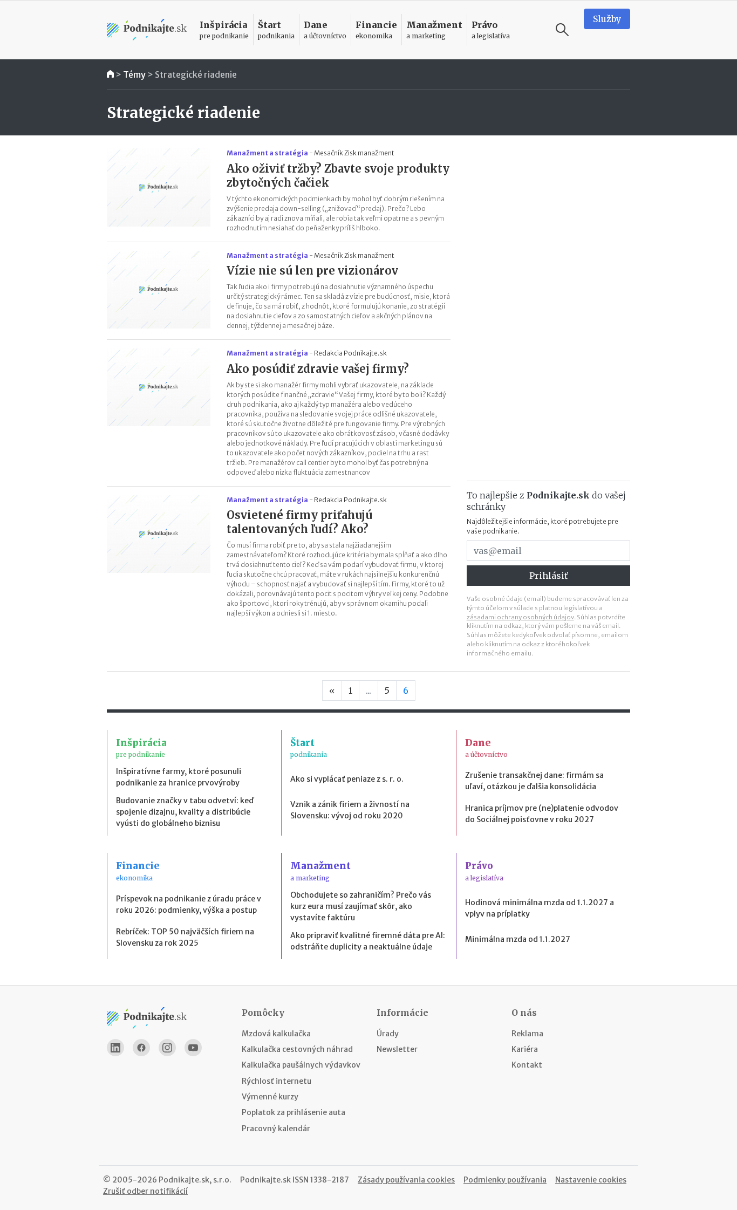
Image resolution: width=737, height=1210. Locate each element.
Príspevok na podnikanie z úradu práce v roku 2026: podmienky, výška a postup (188, 904)
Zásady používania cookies (406, 1180)
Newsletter (397, 1049)
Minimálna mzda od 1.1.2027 (517, 939)
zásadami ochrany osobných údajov (520, 617)
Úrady (388, 1033)
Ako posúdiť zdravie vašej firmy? (318, 368)
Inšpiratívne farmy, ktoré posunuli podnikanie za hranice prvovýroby (178, 777)
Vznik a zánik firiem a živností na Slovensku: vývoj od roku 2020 (350, 810)
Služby (607, 18)
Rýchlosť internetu (276, 1081)
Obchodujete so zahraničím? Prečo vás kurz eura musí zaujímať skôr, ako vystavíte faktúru (360, 906)
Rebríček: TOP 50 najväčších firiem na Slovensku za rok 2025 (185, 937)
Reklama (527, 1033)
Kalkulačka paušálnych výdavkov (301, 1065)
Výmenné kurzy (270, 1097)
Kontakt (526, 1065)
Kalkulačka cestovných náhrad (297, 1049)
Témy (134, 74)
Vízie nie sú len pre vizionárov (312, 270)
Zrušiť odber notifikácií (145, 1191)
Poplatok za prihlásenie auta (293, 1112)
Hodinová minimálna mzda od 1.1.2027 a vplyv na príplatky (539, 908)
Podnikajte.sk (265, 1180)
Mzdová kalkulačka (276, 1033)
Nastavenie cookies (590, 1180)
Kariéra (524, 1049)
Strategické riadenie (196, 74)
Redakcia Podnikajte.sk (350, 353)
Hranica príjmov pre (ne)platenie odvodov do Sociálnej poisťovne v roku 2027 (541, 813)
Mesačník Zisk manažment (354, 153)
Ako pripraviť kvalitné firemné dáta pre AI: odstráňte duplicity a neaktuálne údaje (367, 941)
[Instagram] (167, 1047)
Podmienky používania (505, 1180)
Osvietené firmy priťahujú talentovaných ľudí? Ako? (299, 522)
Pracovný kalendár (276, 1128)
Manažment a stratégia (267, 153)
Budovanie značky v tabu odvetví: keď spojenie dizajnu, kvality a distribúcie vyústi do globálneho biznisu (185, 812)
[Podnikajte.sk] (147, 30)
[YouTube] (193, 1047)
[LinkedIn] (115, 1047)
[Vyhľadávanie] (562, 30)
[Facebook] (141, 1047)
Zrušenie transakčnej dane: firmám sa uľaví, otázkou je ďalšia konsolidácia (534, 780)
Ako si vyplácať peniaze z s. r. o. (347, 779)
